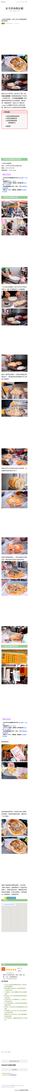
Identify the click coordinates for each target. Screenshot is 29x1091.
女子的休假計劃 (14, 8)
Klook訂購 (4, 191)
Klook (10, 181)
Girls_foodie (9, 23)
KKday (14, 181)
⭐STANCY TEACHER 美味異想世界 (8, 1075)
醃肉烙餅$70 (12, 122)
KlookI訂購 (8, 184)
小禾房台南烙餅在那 (11, 118)
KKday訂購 (20, 177)
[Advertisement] (14, 40)
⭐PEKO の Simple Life (6, 1073)
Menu (4, 2)
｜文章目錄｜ (6, 112)
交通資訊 (8, 126)
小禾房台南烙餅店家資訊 (12, 116)
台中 (3, 23)
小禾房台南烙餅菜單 (11, 120)
